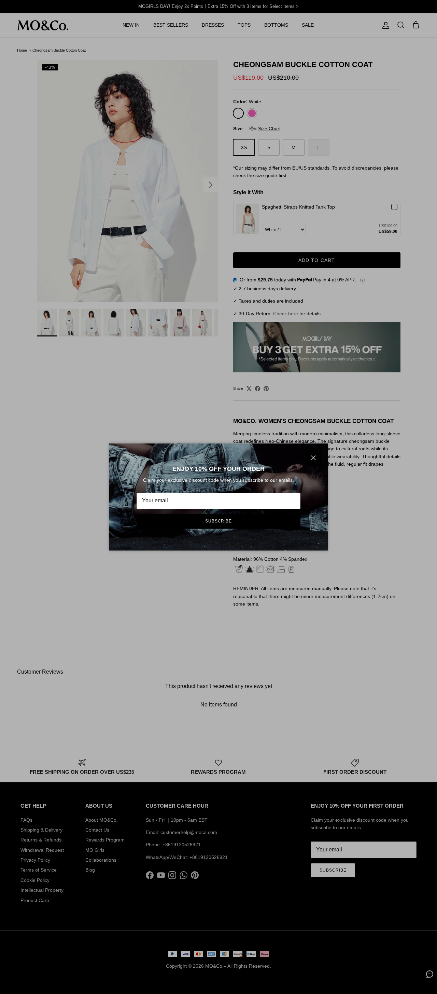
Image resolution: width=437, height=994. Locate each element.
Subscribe (218, 521)
